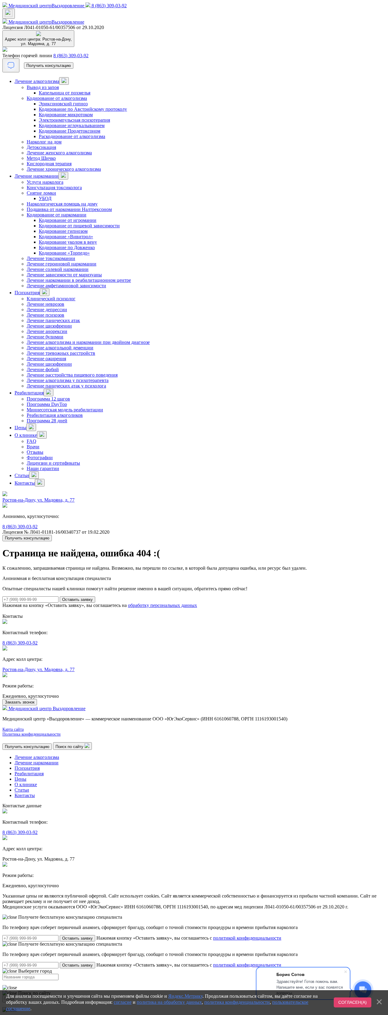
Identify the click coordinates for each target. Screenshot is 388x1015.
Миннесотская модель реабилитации (65, 409)
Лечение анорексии (47, 331)
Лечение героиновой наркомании (61, 263)
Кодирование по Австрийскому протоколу (83, 109)
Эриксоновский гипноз (63, 103)
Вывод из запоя (43, 87)
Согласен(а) (352, 1002)
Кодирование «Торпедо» (64, 252)
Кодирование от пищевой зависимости (79, 225)
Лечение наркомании (37, 176)
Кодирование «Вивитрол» (66, 236)
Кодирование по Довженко (67, 247)
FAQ (31, 441)
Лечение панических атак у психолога (66, 385)
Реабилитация (29, 392)
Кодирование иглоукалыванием (72, 125)
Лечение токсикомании (51, 258)
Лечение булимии (45, 336)
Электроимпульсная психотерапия (74, 120)
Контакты (25, 483)
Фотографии (40, 457)
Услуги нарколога (45, 182)
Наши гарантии (43, 468)
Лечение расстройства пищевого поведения (72, 374)
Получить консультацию (48, 65)
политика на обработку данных (169, 1002)
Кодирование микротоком (66, 114)
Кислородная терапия (49, 163)
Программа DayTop (47, 404)
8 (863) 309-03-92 (71, 55)
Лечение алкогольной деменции (60, 347)
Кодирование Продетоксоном (69, 130)
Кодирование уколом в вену (68, 242)
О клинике (26, 435)
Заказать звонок (20, 702)
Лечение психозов (45, 315)
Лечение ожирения (46, 358)
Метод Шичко (41, 158)
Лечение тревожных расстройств (61, 353)
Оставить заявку (77, 938)
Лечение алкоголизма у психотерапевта (68, 380)
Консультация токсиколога (54, 187)
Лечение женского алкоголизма (59, 152)
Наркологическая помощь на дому (62, 203)
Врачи (33, 446)
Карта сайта (13, 729)
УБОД (45, 198)
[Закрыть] (379, 1001)
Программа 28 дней (47, 420)
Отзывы (35, 452)
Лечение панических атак (53, 320)
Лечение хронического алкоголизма (64, 169)
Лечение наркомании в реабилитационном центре (79, 280)
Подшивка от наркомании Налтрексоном (69, 209)
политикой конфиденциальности (247, 938)
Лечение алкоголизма (37, 81)
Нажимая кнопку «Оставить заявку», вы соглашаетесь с (188, 938)
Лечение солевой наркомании (58, 269)
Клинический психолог (51, 298)
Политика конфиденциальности (31, 734)
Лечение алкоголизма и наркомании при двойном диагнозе (88, 342)
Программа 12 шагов (48, 398)
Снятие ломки (41, 193)
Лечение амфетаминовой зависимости (66, 285)
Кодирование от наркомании (56, 214)
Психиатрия (27, 292)
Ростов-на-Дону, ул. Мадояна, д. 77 (38, 500)
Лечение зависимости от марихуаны (64, 274)
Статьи (22, 475)
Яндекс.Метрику (185, 996)
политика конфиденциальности (237, 1002)
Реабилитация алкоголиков (55, 415)
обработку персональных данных (162, 605)
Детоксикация (41, 147)
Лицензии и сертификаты (53, 463)
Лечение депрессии (47, 309)
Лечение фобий (43, 369)
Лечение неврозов (45, 304)
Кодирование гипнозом (63, 231)
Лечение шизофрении (49, 325)
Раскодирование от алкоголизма (72, 136)
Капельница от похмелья (64, 92)
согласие (123, 1002)
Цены (20, 427)
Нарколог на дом (44, 141)
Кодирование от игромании (67, 220)
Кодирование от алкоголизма (57, 98)
